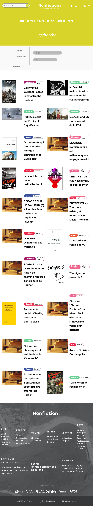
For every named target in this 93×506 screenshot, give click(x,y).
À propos (68, 460)
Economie (5, 442)
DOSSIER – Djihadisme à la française (33, 242)
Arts (70, 21)
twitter (76, 6)
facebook (71, 6)
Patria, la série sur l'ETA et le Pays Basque (32, 121)
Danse (80, 448)
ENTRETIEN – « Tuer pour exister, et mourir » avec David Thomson (79, 211)
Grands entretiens (43, 467)
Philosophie (52, 436)
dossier (38, 233)
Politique (29, 233)
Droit (3, 434)
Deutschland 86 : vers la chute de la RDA (79, 121)
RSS (49, 501)
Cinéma (80, 430)
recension (38, 171)
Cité (22, 21)
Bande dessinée (75, 267)
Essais (35, 464)
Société (29, 171)
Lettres (61, 21)
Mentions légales (69, 501)
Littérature (30, 82)
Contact (79, 471)
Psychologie (52, 439)
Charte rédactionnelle (72, 468)
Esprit (50, 21)
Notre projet (67, 465)
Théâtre (74, 171)
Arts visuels (82, 438)
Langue (65, 441)
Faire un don (68, 471)
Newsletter (89, 6)
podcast (84, 82)
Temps (40, 21)
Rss (84, 6)
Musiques (75, 137)
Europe (19, 441)
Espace (31, 21)
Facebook (41, 501)
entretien (37, 137)
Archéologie (37, 441)
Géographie (21, 438)
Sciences (5, 436)
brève (36, 196)
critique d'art (40, 82)
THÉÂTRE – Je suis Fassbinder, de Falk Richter (79, 180)
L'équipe (79, 465)
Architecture (83, 441)
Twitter (45, 501)
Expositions (6, 473)
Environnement (23, 443)
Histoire (74, 82)
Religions (50, 442)
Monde (28, 137)
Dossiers (37, 470)
